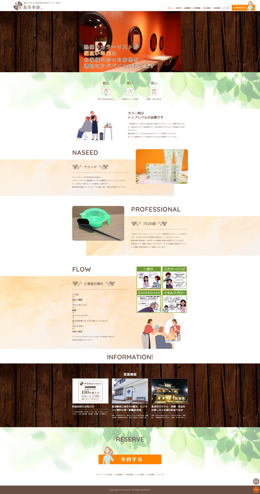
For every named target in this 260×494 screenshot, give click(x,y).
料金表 (178, 8)
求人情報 (207, 8)
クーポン (226, 8)
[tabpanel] (130, 41)
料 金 (256, 481)
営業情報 (197, 8)
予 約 (256, 490)
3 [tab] (132, 74)
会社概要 (216, 8)
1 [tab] (125, 74)
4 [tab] (135, 74)
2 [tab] (128, 74)
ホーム (170, 8)
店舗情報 (187, 8)
